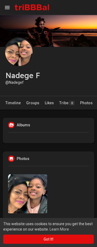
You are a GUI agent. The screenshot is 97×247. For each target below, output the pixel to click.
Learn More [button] (59, 229)
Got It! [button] (48, 239)
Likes (49, 103)
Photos (86, 103)
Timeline (13, 103)
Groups (32, 103)
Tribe (66, 103)
